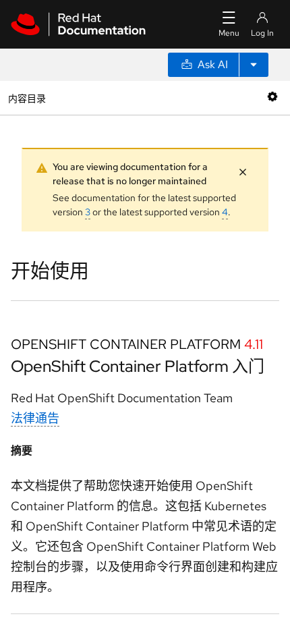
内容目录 (26, 97)
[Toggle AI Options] (253, 65)
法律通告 (35, 418)
